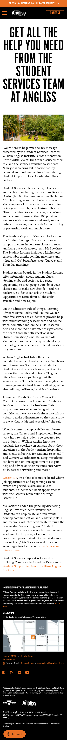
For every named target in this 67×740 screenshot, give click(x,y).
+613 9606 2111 (26, 656)
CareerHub (10, 478)
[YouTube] (27, 672)
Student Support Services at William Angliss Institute (32, 568)
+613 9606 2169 (27, 663)
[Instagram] (12, 672)
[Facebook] (4, 672)
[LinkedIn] (19, 672)
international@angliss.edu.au (50, 663)
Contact (55, 13)
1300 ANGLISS (9, 656)
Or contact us (9, 659)
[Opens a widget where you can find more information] (14, 734)
